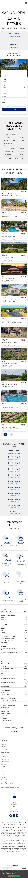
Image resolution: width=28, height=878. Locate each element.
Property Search (14, 33)
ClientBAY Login (14, 809)
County (3, 768)
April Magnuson (5, 761)
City (3, 769)
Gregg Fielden (5, 754)
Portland (4, 747)
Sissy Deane (5, 756)
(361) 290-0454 (8, 786)
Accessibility (14, 804)
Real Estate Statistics (14, 36)
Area (3, 774)
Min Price (4, 73)
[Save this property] (25, 180)
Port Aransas (5, 744)
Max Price (4, 79)
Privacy (14, 802)
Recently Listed (14, 39)
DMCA (14, 806)
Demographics (14, 45)
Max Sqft (4, 102)
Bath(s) (3, 90)
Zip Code (4, 771)
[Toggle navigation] (26, 3)
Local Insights (14, 47)
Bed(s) (3, 85)
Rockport (4, 746)
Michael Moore (5, 759)
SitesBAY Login (14, 811)
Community (4, 773)
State (3, 766)
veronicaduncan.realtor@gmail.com (13, 787)
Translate (24, 868)
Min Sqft (4, 96)
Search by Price (14, 42)
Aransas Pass (5, 749)
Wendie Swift (5, 758)
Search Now (14, 109)
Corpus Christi (5, 743)
